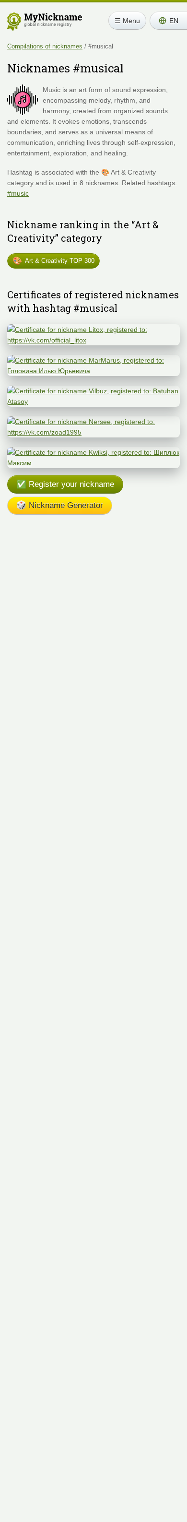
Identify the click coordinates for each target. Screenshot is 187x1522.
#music (18, 193)
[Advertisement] (93, 630)
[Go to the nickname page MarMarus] (93, 360)
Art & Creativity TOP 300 (53, 261)
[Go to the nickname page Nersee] (93, 421)
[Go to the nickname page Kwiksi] (93, 452)
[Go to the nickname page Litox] (93, 329)
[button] (168, 21)
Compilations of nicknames (44, 46)
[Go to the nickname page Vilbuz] (93, 391)
